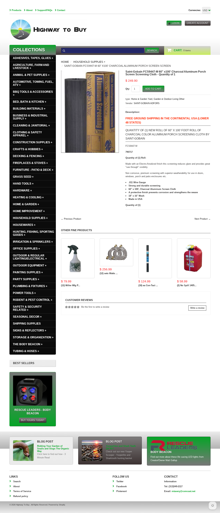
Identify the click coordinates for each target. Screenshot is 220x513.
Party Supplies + (26, 279)
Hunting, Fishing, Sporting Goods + (33, 233)
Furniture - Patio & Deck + (33, 169)
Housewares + (24, 224)
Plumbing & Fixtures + (30, 286)
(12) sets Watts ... (109, 273)
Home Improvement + (29, 211)
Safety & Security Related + (27, 308)
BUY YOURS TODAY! (32, 420)
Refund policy (20, 496)
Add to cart (153, 88)
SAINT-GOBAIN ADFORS (147, 103)
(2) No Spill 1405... (186, 285)
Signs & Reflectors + (29, 330)
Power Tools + (24, 292)
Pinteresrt (121, 491)
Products (16, 10)
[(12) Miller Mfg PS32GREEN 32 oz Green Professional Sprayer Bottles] (78, 258)
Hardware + (22, 190)
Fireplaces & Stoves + (30, 162)
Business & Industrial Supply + (30, 117)
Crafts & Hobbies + (28, 149)
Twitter (119, 481)
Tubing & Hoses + (26, 351)
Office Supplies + (26, 248)
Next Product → (203, 219)
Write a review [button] (197, 308)
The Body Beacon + (27, 344)
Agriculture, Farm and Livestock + (31, 66)
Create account (197, 23)
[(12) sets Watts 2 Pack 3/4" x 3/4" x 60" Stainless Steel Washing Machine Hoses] (116, 252)
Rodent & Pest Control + (32, 299)
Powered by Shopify (56, 505)
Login (175, 23)
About (29, 10)
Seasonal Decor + (27, 316)
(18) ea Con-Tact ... (148, 285)
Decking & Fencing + (28, 156)
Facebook (121, 486)
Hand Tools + (23, 183)
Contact (61, 10)
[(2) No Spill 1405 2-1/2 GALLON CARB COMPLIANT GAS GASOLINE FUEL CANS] (194, 258)
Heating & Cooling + (28, 197)
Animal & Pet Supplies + (31, 74)
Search (17, 481)
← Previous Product (71, 219)
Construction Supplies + (32, 142)
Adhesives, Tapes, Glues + (33, 58)
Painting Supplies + (28, 272)
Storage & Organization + (33, 337)
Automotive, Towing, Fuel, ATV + (33, 83)
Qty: (127, 89)
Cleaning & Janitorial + (31, 125)
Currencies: (195, 10)
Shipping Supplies (27, 323)
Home (65, 61)
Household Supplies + (89, 61)
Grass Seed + (23, 176)
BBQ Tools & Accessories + (33, 93)
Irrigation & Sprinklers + (33, 241)
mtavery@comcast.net (183, 491)
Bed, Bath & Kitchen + (29, 101)
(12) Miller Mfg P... (70, 285)
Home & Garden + (26, 204)
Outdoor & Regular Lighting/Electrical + (30, 257)
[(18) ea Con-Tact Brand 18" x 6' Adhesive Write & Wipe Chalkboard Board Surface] (155, 258)
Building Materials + (29, 108)
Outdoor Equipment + (29, 265)
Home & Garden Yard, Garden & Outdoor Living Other (157, 99)
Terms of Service (22, 491)
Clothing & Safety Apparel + (27, 134)
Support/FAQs (44, 10)
